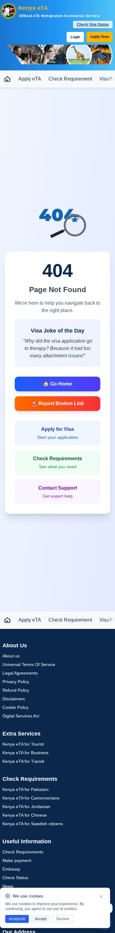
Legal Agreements (20, 673)
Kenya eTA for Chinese (24, 815)
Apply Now (99, 37)
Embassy (11, 869)
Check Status (15, 877)
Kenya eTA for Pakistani (25, 789)
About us (11, 655)
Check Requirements (22, 851)
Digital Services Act (20, 715)
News (7, 886)
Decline (62, 919)
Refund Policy (15, 690)
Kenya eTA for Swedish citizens (32, 823)
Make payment (16, 860)
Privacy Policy (15, 681)
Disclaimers (13, 698)
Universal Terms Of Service (28, 664)
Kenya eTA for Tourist (23, 744)
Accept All (17, 919)
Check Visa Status (93, 24)
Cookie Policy (15, 707)
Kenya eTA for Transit (23, 761)
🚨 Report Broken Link (57, 403)
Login (75, 37)
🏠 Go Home (57, 383)
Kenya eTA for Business (25, 752)
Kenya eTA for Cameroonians (30, 798)
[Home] (7, 79)
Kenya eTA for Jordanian (26, 806)
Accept (40, 919)
